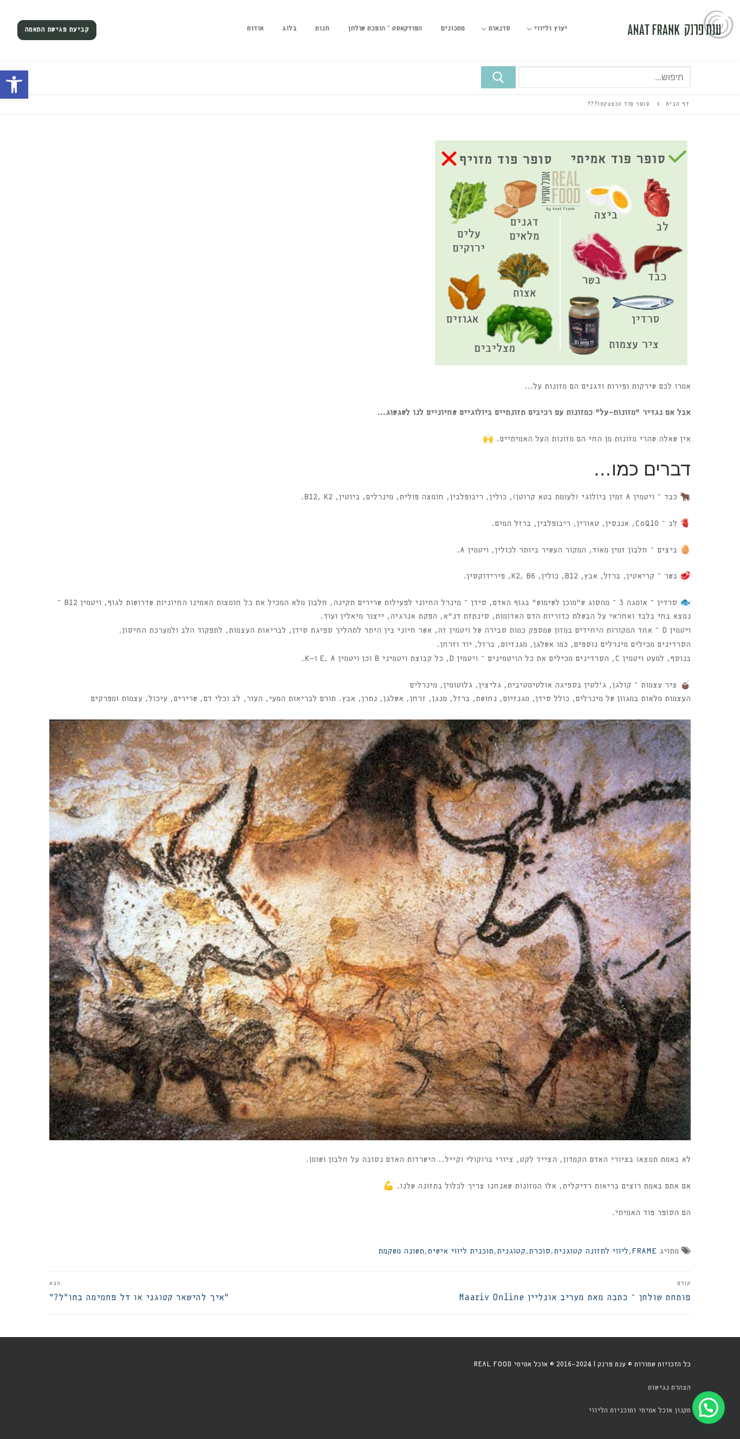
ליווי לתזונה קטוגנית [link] (591, 1251)
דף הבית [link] (678, 104)
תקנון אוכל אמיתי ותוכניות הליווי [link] (639, 1410)
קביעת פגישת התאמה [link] (57, 30)
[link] (14, 84)
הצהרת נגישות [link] (669, 1387)
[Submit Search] (498, 77)
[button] (708, 1407)
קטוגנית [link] (511, 1251)
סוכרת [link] (539, 1251)
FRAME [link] (644, 1251)
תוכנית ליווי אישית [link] (460, 1251)
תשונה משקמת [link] (401, 1251)
